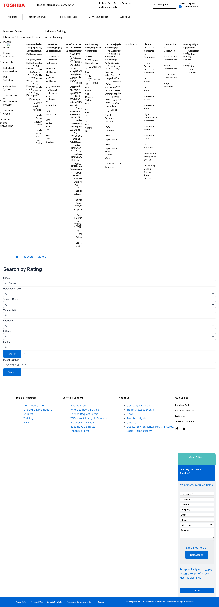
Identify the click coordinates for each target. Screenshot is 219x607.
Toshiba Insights (136, 418)
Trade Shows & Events (140, 409)
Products (27, 256)
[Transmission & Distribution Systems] (1, 99)
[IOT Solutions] (1, 78)
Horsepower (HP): (12, 288)
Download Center (34, 405)
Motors (42, 256)
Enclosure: (8, 320)
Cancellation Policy (55, 602)
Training (28, 418)
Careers (131, 422)
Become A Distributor (83, 426)
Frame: (6, 341)
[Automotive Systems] (1, 87)
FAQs (26, 422)
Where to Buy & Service (84, 409)
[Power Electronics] (1, 55)
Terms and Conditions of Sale (80, 602)
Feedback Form (79, 430)
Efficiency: (8, 331)
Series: (6, 277)
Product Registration (82, 422)
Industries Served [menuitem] (37, 16)
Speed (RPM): (10, 299)
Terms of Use (37, 602)
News (130, 414)
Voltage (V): (9, 310)
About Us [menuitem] (125, 16)
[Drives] (1, 47)
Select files (196, 554)
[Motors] (1, 41)
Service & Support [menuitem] (98, 16)
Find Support (78, 405)
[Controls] (1, 62)
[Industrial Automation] (1, 69)
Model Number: (11, 359)
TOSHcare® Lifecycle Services (88, 418)
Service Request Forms (84, 414)
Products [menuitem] (12, 16)
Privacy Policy (21, 602)
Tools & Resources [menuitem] (69, 16)
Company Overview (139, 405)
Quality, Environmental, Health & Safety (150, 426)
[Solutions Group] (1, 112)
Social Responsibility (139, 430)
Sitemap (100, 602)
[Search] (174, 5)
